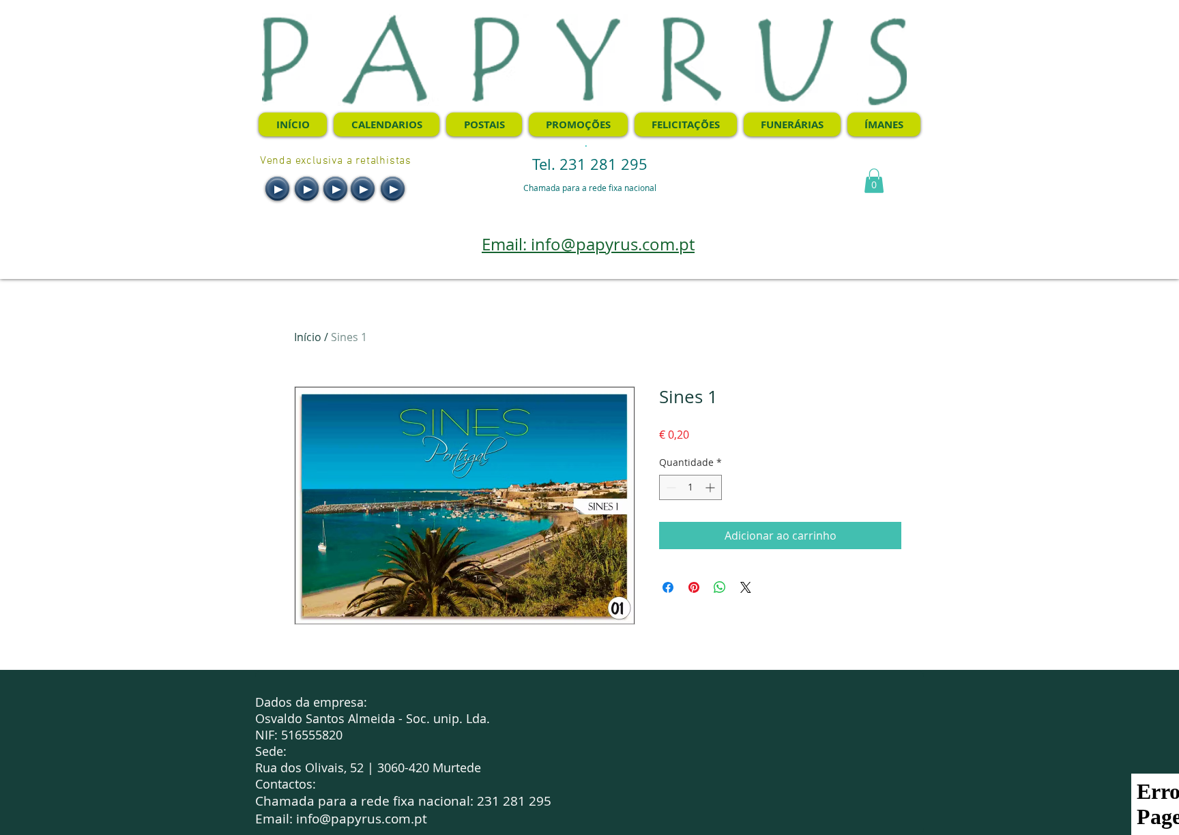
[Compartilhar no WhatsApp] (720, 587)
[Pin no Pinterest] (694, 587)
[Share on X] (746, 587)
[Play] (277, 189)
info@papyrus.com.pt (361, 818)
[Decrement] (669, 487)
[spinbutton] (690, 487)
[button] (874, 181)
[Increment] (711, 487)
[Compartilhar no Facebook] (668, 587)
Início (307, 337)
